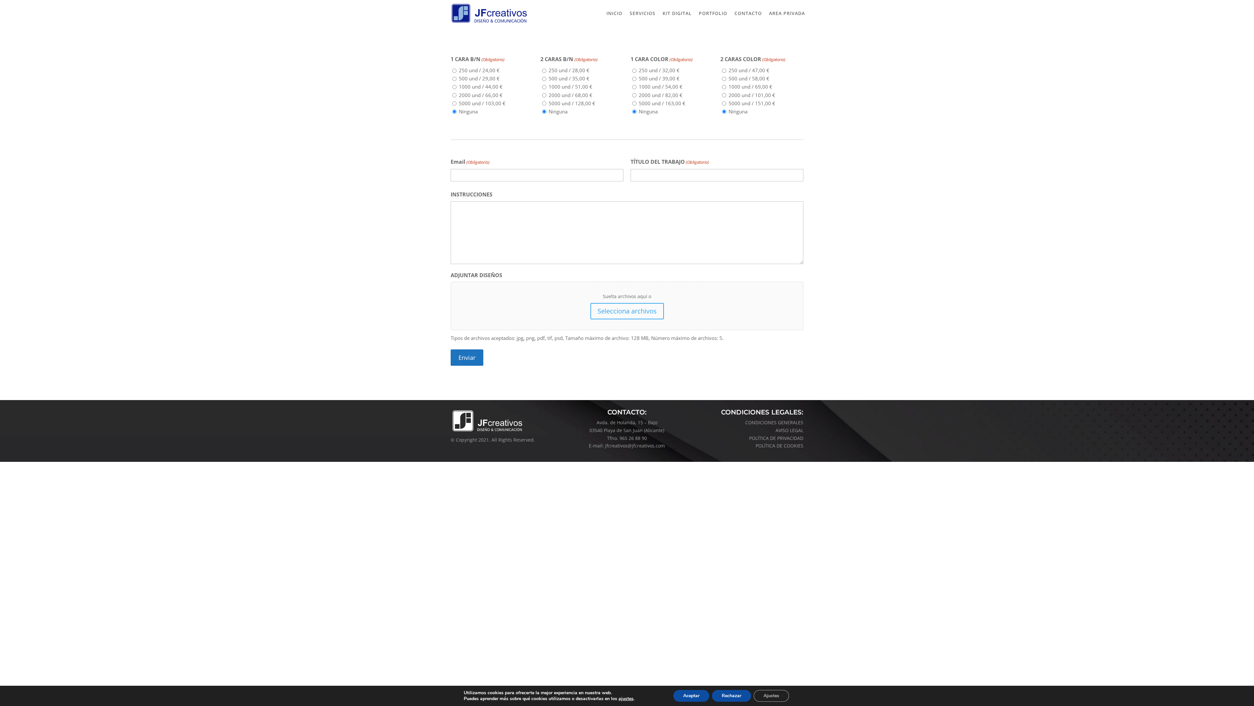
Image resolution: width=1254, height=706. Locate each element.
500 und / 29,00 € (479, 78)
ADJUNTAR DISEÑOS (476, 275)
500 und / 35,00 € (569, 78)
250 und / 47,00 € (749, 70)
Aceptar (691, 696)
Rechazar (731, 696)
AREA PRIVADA (787, 13)
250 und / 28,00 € (569, 70)
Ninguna (468, 111)
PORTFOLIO (713, 13)
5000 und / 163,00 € (662, 103)
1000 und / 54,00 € (661, 86)
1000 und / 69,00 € (750, 86)
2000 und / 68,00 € (570, 95)
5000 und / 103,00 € (482, 103)
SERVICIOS (642, 13)
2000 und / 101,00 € (752, 95)
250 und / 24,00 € (479, 70)
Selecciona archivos (627, 311)
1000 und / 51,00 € (570, 86)
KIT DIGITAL (677, 13)
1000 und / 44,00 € (481, 86)
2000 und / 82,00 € (661, 95)
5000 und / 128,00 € (572, 103)
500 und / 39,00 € (659, 78)
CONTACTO (748, 13)
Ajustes (771, 696)
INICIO (614, 13)
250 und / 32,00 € (659, 70)
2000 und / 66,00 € (481, 95)
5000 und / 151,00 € (752, 103)
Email (470, 161)
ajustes (626, 699)
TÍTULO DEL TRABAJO (670, 161)
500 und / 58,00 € (749, 78)
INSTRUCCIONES (471, 194)
